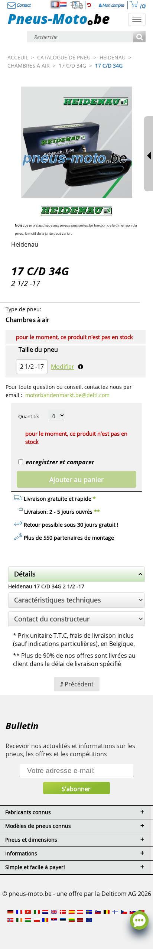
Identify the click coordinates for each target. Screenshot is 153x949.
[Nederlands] (63, 4)
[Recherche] (139, 37)
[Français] (55, 4)
